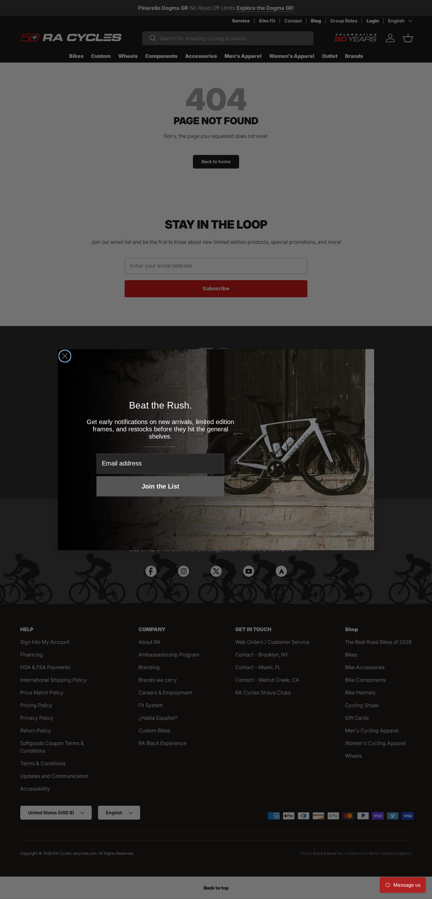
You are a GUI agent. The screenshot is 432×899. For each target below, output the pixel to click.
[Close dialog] (65, 356)
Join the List (160, 486)
